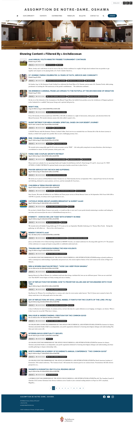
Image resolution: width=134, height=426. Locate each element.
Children (50, 190)
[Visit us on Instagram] (113, 397)
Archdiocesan (40, 65)
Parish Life (71, 16)
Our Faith (43, 16)
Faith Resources (52, 374)
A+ (124, 3)
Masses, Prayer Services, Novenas (56, 80)
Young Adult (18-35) (60, 143)
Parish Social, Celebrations (76, 80)
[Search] (103, 16)
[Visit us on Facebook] (104, 397)
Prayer (50, 127)
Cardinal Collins (59, 127)
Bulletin (82, 16)
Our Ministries (57, 16)
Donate (112, 16)
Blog (31, 65)
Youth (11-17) (51, 65)
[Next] (83, 388)
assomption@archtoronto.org (27, 405)
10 (80, 388)
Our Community (28, 16)
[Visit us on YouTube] (108, 397)
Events (60, 65)
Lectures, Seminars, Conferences (57, 96)
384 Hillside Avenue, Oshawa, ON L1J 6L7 (29, 401)
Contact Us (94, 16)
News (32, 80)
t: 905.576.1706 (23, 403)
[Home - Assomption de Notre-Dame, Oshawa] (17, 16)
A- (127, 3)
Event (32, 112)
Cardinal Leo (90, 80)
